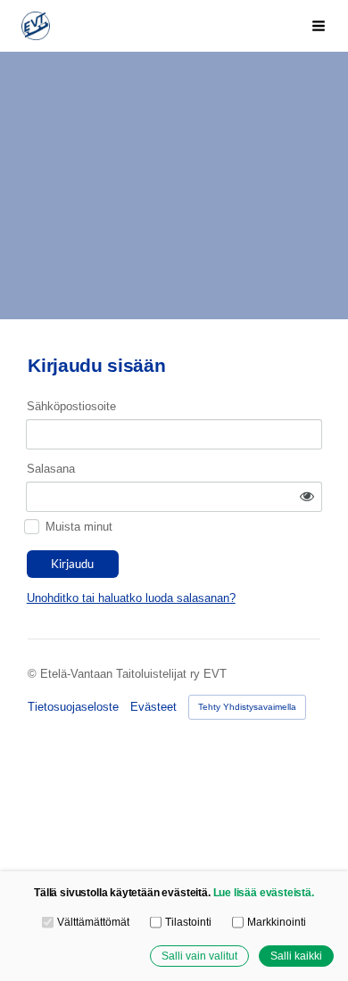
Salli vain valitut (199, 955)
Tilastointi (188, 921)
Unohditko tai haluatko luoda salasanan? (131, 598)
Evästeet (153, 707)
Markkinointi (276, 921)
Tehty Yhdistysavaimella (247, 707)
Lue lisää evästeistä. (263, 892)
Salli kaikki (296, 955)
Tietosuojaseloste (73, 707)
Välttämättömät (92, 921)
